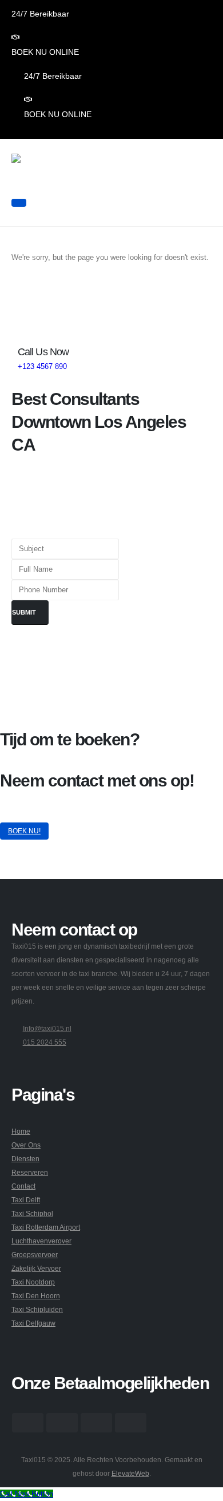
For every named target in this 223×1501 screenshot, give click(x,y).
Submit (24, 612)
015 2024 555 (44, 1042)
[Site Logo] (46, 174)
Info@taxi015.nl (47, 1028)
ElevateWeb (130, 1473)
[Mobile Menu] (18, 203)
